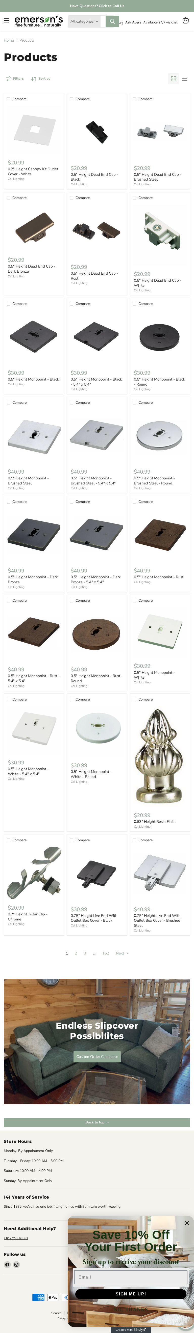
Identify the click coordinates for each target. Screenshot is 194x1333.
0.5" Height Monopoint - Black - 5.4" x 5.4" (96, 382)
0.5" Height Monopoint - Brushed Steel (28, 481)
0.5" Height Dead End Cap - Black (94, 177)
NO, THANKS (131, 1309)
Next (120, 953)
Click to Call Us (16, 1238)
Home (9, 40)
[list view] (184, 78)
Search (56, 1313)
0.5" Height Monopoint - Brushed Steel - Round (154, 481)
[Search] (112, 21)
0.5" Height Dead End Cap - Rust (94, 276)
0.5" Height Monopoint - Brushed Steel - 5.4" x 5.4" (93, 481)
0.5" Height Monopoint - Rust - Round (97, 678)
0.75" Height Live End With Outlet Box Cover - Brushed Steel (157, 920)
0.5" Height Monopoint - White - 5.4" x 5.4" (28, 771)
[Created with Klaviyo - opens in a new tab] (131, 1330)
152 (105, 953)
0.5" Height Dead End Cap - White (157, 283)
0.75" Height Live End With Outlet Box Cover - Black (94, 918)
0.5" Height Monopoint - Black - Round (159, 382)
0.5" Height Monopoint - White (154, 675)
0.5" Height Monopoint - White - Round (91, 774)
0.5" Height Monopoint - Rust (158, 576)
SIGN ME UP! (131, 1294)
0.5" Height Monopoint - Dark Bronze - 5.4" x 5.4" (96, 579)
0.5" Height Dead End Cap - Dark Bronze (31, 269)
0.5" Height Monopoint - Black (33, 379)
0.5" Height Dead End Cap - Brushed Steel (157, 177)
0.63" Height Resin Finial (155, 821)
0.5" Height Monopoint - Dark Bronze (33, 579)
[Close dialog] (186, 1223)
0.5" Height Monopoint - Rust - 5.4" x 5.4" (34, 678)
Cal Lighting (16, 179)
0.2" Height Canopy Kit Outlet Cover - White (33, 171)
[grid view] (173, 78)
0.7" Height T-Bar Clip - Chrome (27, 917)
